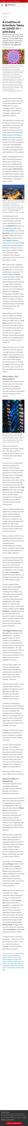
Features (5, 955)
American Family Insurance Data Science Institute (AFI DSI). (12, 135)
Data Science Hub (11, 228)
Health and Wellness (14, 955)
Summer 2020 (6, 957)
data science (17, 961)
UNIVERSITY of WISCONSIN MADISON (10, 1)
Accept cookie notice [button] (14, 1123)
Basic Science (20, 953)
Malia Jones (13, 963)
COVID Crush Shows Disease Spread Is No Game (13, 245)
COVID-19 (10, 961)
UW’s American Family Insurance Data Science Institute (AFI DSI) (13, 967)
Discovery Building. (8, 231)
